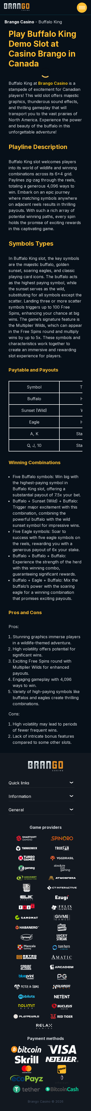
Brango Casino (19, 21)
